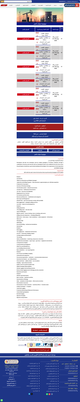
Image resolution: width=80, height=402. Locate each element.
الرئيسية (61, 5)
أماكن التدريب (18, 5)
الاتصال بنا (10, 5)
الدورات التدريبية (48, 5)
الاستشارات (33, 5)
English (4, 5)
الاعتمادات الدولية (25, 5)
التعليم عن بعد (40, 5)
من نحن (55, 5)
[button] (40, 147)
